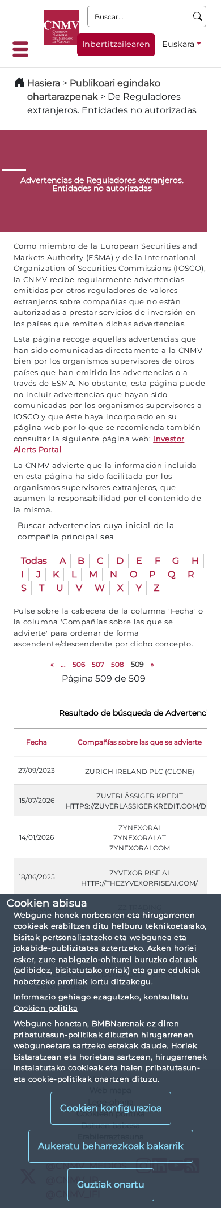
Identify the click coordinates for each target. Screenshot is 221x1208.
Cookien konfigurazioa (111, 1108)
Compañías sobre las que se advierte (140, 742)
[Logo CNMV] (62, 28)
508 (117, 664)
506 (79, 664)
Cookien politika (46, 1008)
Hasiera (43, 83)
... (63, 664)
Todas (34, 560)
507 (98, 664)
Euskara (178, 44)
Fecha (36, 742)
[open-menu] (23, 49)
